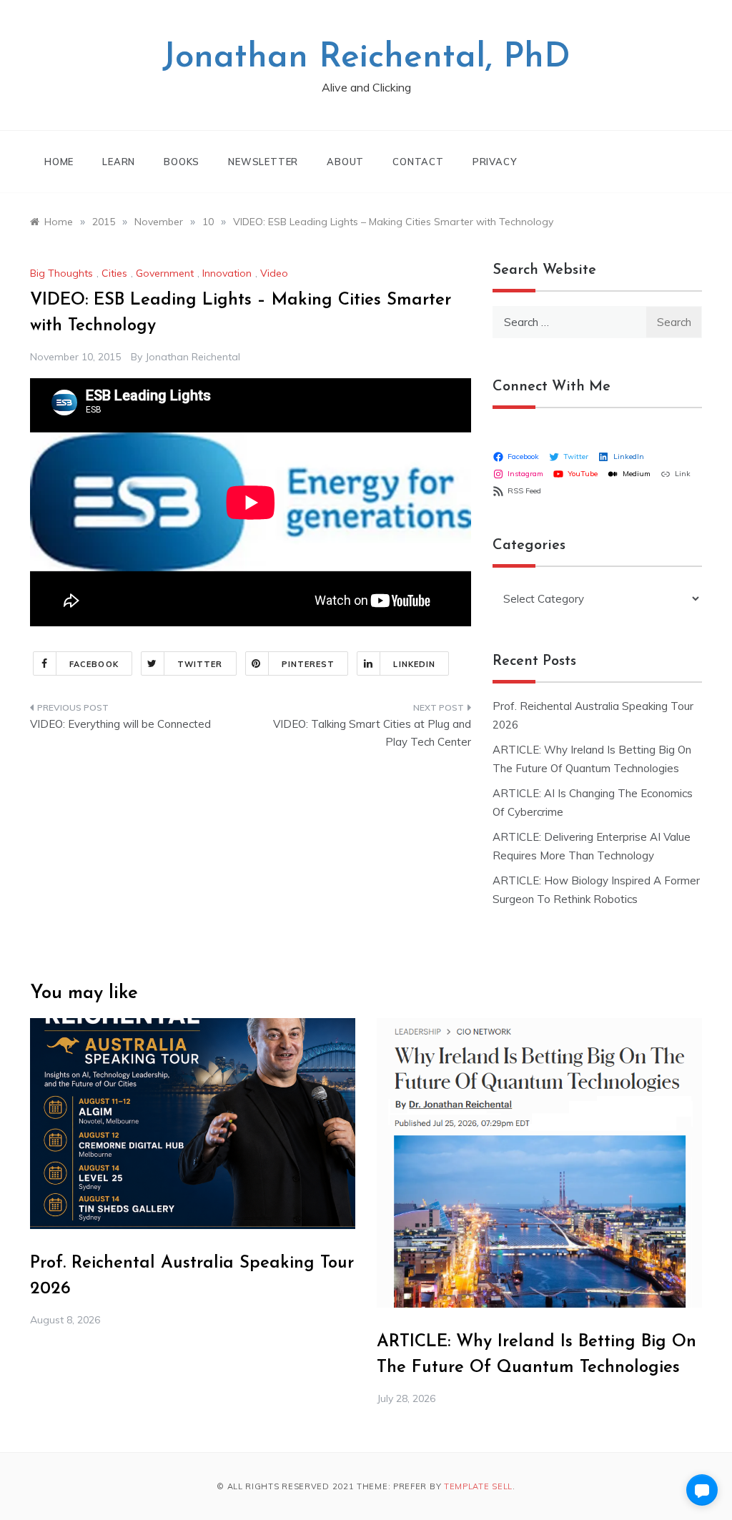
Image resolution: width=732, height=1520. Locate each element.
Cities (114, 273)
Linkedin (414, 664)
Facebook (94, 664)
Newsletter (263, 161)
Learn (118, 161)
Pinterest (308, 664)
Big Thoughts (61, 273)
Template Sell (478, 1486)
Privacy (495, 161)
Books (181, 161)
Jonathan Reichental (192, 356)
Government (165, 273)
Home (59, 161)
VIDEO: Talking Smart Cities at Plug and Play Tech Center (371, 733)
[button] (702, 1490)
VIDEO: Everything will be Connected (120, 724)
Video (274, 273)
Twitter (200, 664)
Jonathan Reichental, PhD (366, 58)
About (345, 161)
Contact (418, 161)
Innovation (227, 273)
